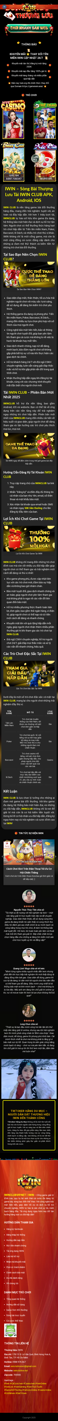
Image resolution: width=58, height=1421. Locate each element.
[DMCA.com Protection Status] (10, 1330)
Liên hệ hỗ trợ (12, 1256)
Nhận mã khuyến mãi (15, 1262)
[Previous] (2, 862)
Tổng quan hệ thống (15, 1299)
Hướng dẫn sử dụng (15, 1304)
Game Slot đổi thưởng (16, 1310)
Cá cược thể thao (14, 1321)
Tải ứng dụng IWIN (15, 1251)
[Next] (55, 862)
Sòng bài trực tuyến (15, 1315)
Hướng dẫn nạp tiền (15, 1240)
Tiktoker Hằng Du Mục (17, 1122)
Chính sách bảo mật (15, 1272)
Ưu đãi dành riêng (14, 1278)
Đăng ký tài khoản (14, 1229)
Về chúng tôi (12, 1283)
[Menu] (4, 7)
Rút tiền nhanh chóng (16, 1245)
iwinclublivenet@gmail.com (23, 1366)
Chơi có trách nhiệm (15, 1267)
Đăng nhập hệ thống (15, 1235)
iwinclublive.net (20, 1370)
